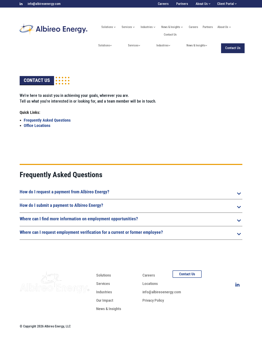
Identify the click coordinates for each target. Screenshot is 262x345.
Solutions (107, 27)
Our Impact (104, 300)
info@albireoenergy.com (44, 4)
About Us (222, 27)
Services (127, 27)
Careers (163, 4)
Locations (150, 283)
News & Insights (170, 27)
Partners (182, 4)
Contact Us (170, 34)
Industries (147, 27)
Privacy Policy (153, 300)
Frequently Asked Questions (47, 120)
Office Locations (37, 125)
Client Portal (225, 4)
